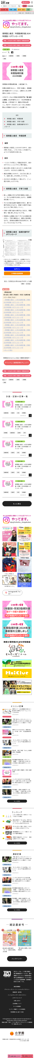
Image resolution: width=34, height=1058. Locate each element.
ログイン (26, 2)
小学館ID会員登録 (17, 273)
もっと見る (17, 504)
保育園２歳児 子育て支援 (15, 121)
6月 (18, 452)
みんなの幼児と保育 (5, 13)
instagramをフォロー (14, 592)
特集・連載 (13, 9)
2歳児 (18, 56)
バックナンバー (17, 959)
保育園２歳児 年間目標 (15, 119)
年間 (5, 58)
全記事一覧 (4, 9)
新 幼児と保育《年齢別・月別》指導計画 (19, 45)
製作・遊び (21, 9)
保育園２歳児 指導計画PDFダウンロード (16, 125)
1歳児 (19, 432)
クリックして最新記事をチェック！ (17, 362)
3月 (18, 413)
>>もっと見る (8, 350)
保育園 (24, 56)
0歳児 (12, 413)
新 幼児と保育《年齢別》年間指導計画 (18, 41)
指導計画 (11, 56)
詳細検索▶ (30, 6)
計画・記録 (14, 13)
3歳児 (12, 492)
